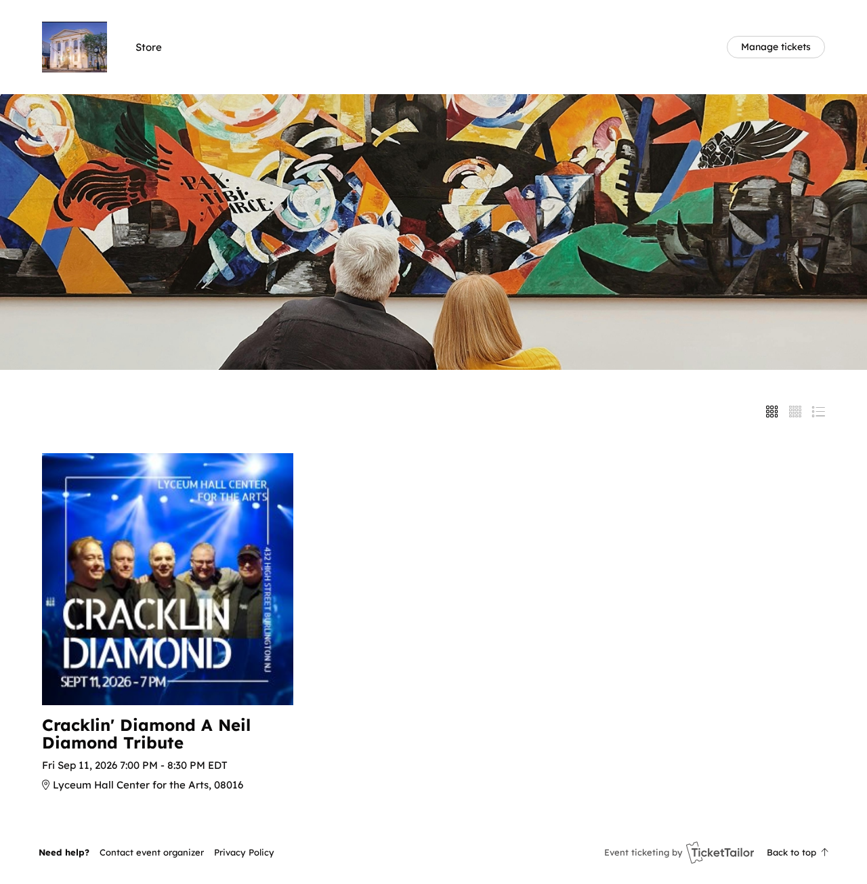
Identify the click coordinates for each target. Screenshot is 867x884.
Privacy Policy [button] (244, 852)
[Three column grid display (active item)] (772, 412)
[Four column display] (795, 412)
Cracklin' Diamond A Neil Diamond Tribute (146, 734)
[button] (152, 852)
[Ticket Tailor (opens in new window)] (720, 852)
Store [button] (148, 47)
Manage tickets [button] (776, 46)
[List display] (818, 412)
